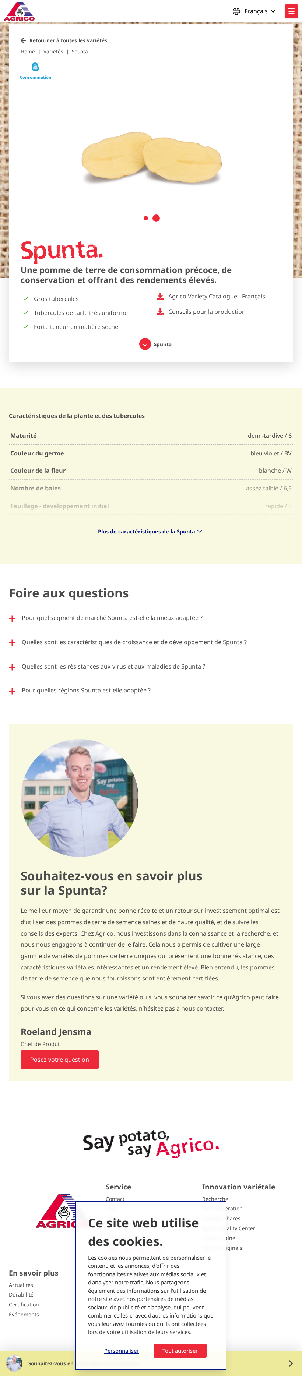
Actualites (21, 1284)
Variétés (53, 51)
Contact (115, 1198)
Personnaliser (121, 1350)
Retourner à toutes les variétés (68, 40)
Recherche (215, 1198)
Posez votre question (59, 1060)
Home (28, 51)
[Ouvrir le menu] (291, 11)
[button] (146, 218)
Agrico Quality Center (228, 1228)
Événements (24, 1314)
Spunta (80, 51)
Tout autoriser (180, 1350)
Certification (24, 1304)
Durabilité (21, 1294)
